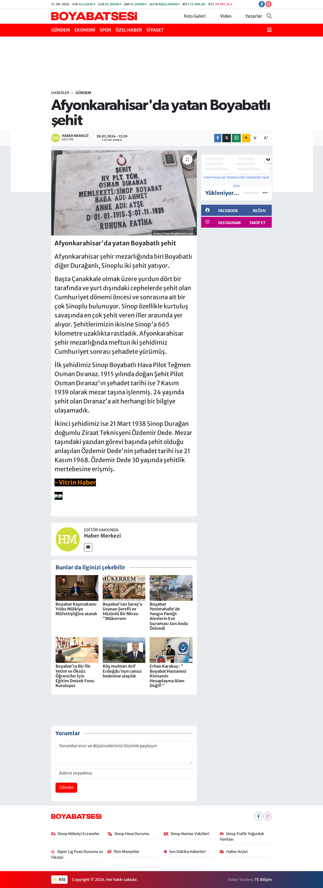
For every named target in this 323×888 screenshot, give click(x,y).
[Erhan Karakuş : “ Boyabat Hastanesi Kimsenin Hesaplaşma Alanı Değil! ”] (171, 650)
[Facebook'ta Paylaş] (217, 138)
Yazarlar (253, 16)
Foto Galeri (195, 16)
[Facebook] (258, 816)
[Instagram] (267, 816)
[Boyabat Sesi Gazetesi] (94, 16)
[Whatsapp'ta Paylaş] (236, 138)
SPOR (105, 30)
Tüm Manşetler (126, 851)
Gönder (66, 787)
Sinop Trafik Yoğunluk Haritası (242, 836)
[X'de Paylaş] (226, 138)
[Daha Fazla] (246, 138)
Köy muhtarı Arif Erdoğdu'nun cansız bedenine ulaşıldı (122, 671)
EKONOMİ (84, 30)
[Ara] (269, 16)
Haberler (60, 93)
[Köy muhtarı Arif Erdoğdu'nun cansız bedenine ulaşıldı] (124, 650)
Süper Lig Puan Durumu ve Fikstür (77, 854)
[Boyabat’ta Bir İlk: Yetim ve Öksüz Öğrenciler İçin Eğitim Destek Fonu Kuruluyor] (77, 650)
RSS (61, 879)
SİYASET (155, 30)
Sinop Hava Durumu (131, 833)
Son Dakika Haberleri (187, 851)
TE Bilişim (263, 879)
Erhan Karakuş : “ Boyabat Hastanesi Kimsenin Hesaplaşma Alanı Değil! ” (168, 676)
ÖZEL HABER (129, 30)
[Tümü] (265, 193)
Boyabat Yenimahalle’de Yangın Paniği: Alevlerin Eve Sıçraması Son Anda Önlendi (169, 616)
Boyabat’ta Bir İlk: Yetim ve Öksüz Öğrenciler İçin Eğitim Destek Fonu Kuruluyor (75, 676)
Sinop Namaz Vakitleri (190, 833)
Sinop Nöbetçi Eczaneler (78, 833)
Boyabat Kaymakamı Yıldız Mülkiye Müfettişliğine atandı (76, 609)
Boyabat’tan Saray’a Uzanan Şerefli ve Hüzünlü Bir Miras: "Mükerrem (122, 611)
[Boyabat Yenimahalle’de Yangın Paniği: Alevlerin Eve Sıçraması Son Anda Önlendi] (171, 587)
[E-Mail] (88, 547)
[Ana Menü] (269, 30)
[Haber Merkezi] (68, 539)
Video (225, 16)
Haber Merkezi (102, 535)
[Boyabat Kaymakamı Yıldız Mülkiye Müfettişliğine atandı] (77, 587)
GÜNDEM (60, 30)
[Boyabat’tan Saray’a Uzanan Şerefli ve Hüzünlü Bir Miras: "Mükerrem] (124, 587)
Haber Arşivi (237, 851)
